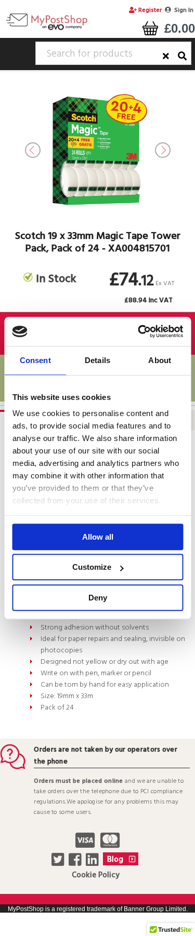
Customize (91, 567)
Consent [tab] (35, 360)
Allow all (97, 536)
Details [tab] (97, 360)
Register (149, 10)
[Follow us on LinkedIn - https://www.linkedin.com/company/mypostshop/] (93, 863)
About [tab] (159, 360)
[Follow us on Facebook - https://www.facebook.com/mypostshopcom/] (76, 863)
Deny (97, 597)
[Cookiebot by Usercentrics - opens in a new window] (139, 331)
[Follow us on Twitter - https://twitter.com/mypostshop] (59, 863)
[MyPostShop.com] (46, 29)
